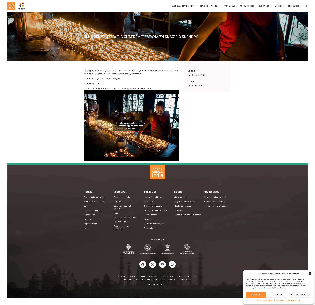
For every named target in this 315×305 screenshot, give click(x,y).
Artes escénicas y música (94, 201)
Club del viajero (120, 222)
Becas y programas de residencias (123, 227)
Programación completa (94, 197)
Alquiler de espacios (182, 206)
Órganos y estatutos (153, 206)
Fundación (264, 6)
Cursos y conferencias (93, 210)
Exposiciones (89, 215)
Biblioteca (178, 210)
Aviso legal (152, 279)
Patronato (148, 201)
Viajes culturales (90, 224)
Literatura (88, 219)
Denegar (278, 295)
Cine (85, 206)
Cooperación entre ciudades (216, 206)
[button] (310, 274)
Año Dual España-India (183, 6)
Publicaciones (150, 228)
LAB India (118, 201)
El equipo (148, 219)
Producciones (247, 6)
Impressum (295, 300)
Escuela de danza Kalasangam (127, 217)
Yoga (86, 228)
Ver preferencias (300, 295)
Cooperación (294, 6)
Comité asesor (150, 215)
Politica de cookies (264, 300)
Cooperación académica (214, 201)
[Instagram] (172, 264)
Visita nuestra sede (182, 197)
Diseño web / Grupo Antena (158, 284)
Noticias (204, 6)
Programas (229, 6)
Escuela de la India (122, 197)
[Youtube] (162, 264)
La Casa (278, 6)
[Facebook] (142, 264)
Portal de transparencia (154, 224)
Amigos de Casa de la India (155, 210)
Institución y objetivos (153, 197)
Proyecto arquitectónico (184, 201)
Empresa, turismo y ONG (215, 197)
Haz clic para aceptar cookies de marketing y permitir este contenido (131, 126)
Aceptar (255, 295)
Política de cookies (165, 279)
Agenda (214, 6)
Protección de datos (282, 300)
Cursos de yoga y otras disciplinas (123, 207)
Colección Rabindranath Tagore (187, 215)
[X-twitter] (152, 264)
